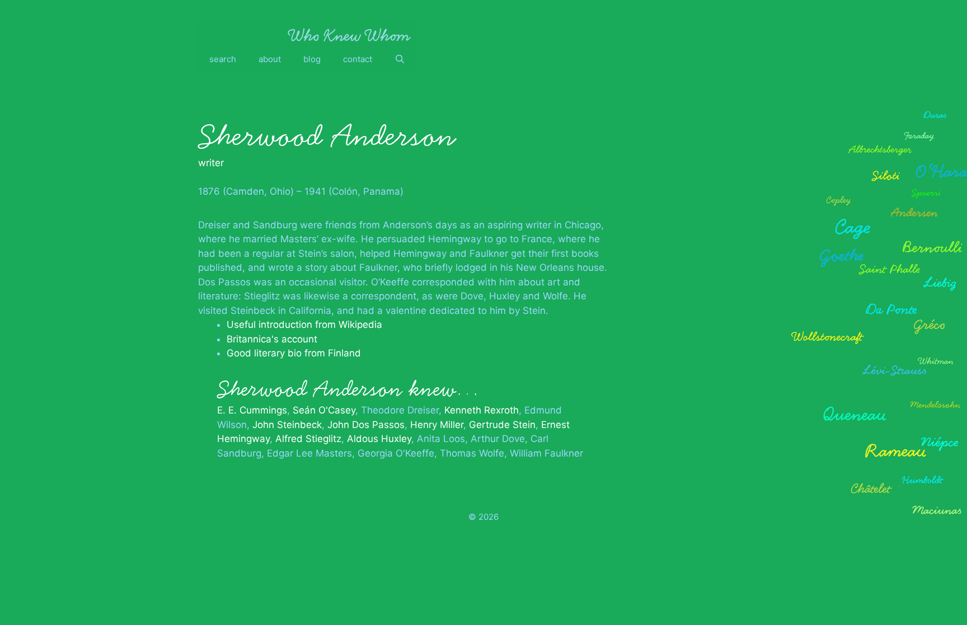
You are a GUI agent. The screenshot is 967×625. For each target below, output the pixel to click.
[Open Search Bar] (399, 59)
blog (312, 59)
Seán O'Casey (324, 410)
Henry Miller (436, 424)
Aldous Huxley (379, 438)
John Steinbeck (287, 424)
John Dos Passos (366, 424)
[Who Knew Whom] (349, 34)
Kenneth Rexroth (481, 410)
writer (211, 162)
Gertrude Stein (502, 424)
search (222, 59)
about (270, 59)
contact (357, 59)
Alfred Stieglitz (308, 438)
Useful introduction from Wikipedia (304, 324)
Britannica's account (272, 339)
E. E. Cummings (252, 410)
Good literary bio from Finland (294, 353)
